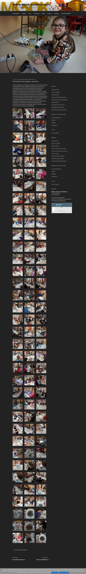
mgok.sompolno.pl (30, 79)
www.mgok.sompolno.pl (32, 4)
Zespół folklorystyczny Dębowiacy (59, 109)
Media (43, 13)
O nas (29, 13)
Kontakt (49, 13)
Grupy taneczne (55, 89)
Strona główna (15, 13)
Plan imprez (36, 13)
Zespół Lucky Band (56, 92)
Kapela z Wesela (55, 102)
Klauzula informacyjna (64, 572)
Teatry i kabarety (55, 133)
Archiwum (56, 13)
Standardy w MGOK (65, 13)
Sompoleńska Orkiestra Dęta (58, 104)
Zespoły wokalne (55, 94)
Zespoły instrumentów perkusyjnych (60, 99)
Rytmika (53, 120)
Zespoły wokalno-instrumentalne (59, 97)
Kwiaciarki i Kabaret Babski (57, 107)
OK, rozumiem (54, 572)
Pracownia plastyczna (56, 117)
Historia (24, 13)
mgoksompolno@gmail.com (60, 200)
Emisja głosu (54, 125)
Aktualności (18, 549)
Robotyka (54, 122)
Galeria (25, 549)
